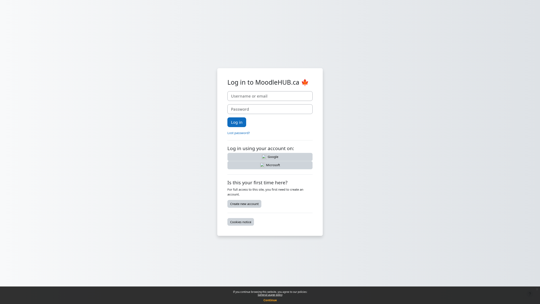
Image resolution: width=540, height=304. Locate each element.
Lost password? (238, 133)
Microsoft (272, 165)
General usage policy (270, 295)
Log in (237, 122)
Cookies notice (240, 222)
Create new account (244, 204)
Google (272, 157)
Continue (270, 300)
